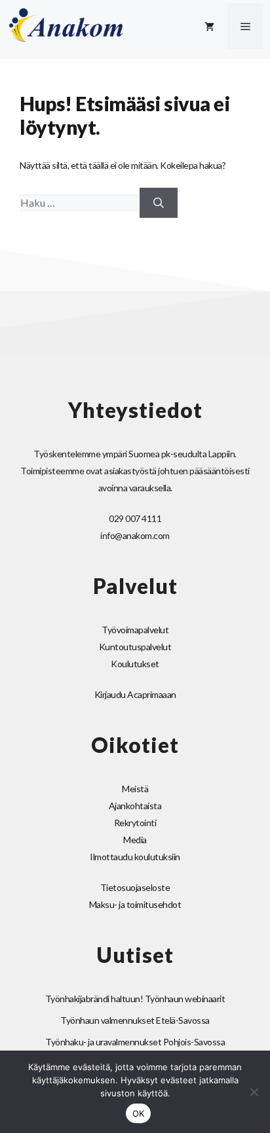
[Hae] (159, 203)
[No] (253, 1091)
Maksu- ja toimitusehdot (135, 904)
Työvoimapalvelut (135, 629)
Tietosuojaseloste (135, 887)
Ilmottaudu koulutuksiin (135, 856)
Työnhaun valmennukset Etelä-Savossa (135, 1020)
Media (135, 839)
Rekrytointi (135, 822)
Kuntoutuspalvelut (135, 646)
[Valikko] (245, 26)
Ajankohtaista (135, 805)
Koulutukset (135, 663)
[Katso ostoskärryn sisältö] (209, 26)
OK (138, 1113)
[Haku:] (80, 203)
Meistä (135, 788)
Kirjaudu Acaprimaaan (135, 694)
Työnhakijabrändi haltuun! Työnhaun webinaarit (135, 998)
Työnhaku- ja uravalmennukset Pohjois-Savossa (135, 1041)
